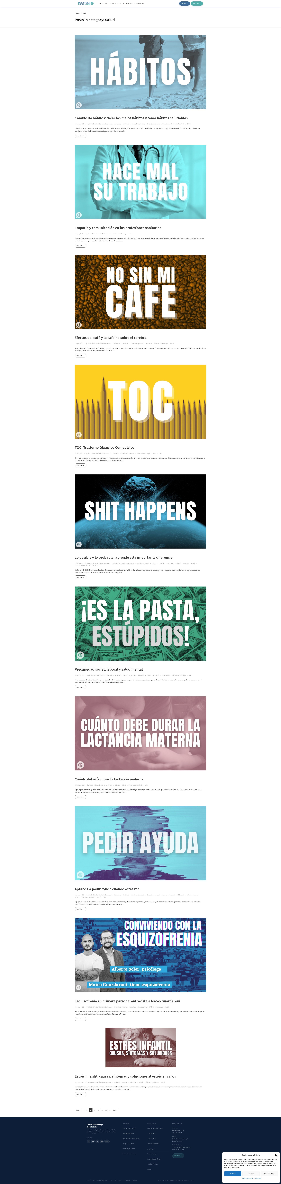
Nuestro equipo (152, 1154)
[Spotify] (102, 1141)
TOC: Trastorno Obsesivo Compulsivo (104, 447)
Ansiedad (126, 124)
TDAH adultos (151, 1138)
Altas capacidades (153, 1143)
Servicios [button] (102, 3)
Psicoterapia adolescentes (131, 1138)
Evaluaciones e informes (155, 1128)
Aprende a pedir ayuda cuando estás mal (107, 889)
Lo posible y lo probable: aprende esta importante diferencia (124, 557)
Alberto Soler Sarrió (94, 124)
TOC (160, 453)
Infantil (179, 563)
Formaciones (127, 3)
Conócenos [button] (139, 3)
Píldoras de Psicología (178, 124)
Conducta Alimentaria (138, 124)
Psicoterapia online (129, 1149)
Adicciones (117, 124)
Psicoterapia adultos (129, 1128)
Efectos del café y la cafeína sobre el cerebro (110, 337)
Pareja (193, 563)
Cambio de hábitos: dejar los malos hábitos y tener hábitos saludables (131, 118)
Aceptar (233, 1173)
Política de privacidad (248, 1178)
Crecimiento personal (153, 124)
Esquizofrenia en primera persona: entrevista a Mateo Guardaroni (127, 1001)
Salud (188, 124)
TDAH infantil (151, 1133)
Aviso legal (258, 1178)
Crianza (154, 563)
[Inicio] (86, 3)
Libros (149, 1169)
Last (114, 1110)
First (77, 1110)
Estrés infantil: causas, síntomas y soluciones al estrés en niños (125, 1076)
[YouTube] (93, 1141)
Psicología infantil (128, 1133)
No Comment (107, 124)
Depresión (165, 124)
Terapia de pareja (128, 1143)
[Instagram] (88, 1141)
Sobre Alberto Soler (153, 1159)
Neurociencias (166, 675)
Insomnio (149, 344)
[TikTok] (97, 1141)
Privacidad (126, 1180)
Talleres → (184, 3)
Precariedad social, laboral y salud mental (109, 669)
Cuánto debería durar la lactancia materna (109, 779)
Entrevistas (133, 1007)
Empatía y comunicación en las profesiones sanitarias (118, 227)
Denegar (251, 1173)
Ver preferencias (269, 1173)
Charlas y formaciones (130, 1154)
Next (110, 1110)
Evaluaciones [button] (114, 3)
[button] (277, 1155)
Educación (171, 563)
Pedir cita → (197, 3)
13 (106, 1110)
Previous (83, 1110)
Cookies (134, 1180)
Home (77, 13)
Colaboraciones (152, 1164)
